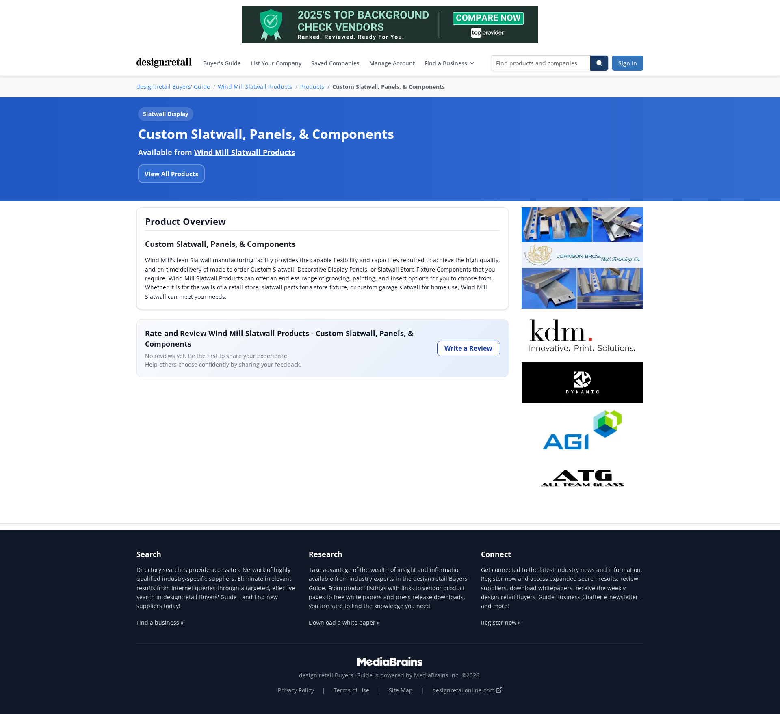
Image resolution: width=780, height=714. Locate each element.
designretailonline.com (464, 690)
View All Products (171, 174)
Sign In (627, 63)
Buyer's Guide (222, 63)
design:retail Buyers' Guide (173, 87)
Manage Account (392, 63)
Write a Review (468, 348)
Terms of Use (351, 690)
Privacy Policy (296, 690)
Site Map (401, 690)
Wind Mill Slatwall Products (255, 87)
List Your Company (276, 63)
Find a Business (446, 63)
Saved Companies (335, 63)
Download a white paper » (344, 622)
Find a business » (160, 622)
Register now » (501, 622)
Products (312, 87)
